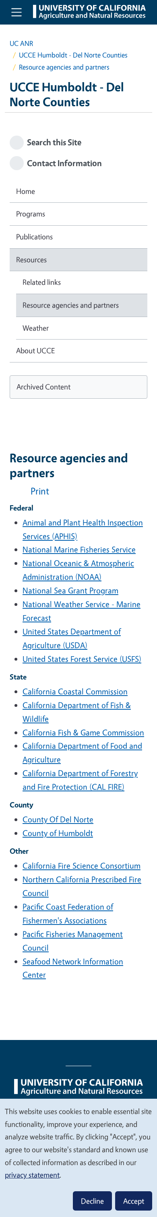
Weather (36, 328)
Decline (92, 1201)
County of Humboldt (58, 833)
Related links (42, 282)
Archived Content (43, 386)
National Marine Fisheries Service (79, 549)
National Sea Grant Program (70, 590)
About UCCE (35, 350)
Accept (133, 1201)
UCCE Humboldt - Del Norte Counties (73, 55)
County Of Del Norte (58, 819)
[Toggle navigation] (16, 12)
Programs (30, 213)
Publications (34, 236)
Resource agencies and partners (71, 305)
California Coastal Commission (75, 691)
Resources (31, 259)
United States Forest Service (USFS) (82, 659)
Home (25, 191)
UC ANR (21, 43)
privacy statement (32, 1175)
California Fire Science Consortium (81, 866)
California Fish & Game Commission (83, 732)
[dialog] (78, 1157)
